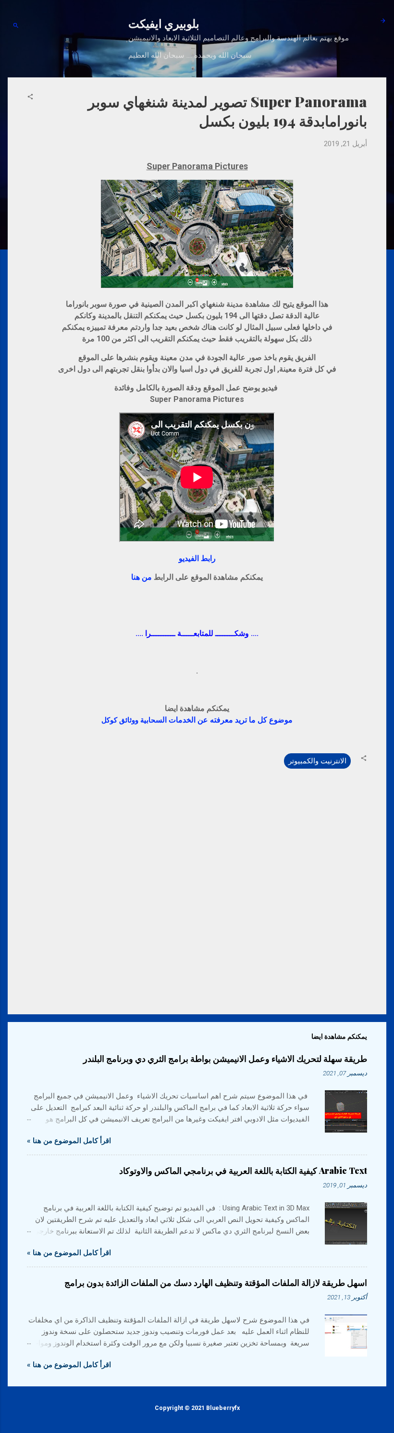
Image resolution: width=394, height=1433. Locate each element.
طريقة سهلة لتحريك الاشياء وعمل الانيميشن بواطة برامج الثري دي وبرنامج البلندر (225, 1058)
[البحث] (15, 26)
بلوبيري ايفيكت (163, 23)
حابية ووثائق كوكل (197, 720)
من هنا (141, 577)
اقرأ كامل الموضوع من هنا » (69, 1140)
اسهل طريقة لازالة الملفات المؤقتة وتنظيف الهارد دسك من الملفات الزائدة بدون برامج (215, 1282)
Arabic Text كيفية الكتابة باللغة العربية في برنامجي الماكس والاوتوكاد (243, 1170)
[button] (30, 97)
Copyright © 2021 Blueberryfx (197, 1407)
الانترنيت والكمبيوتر (317, 761)
